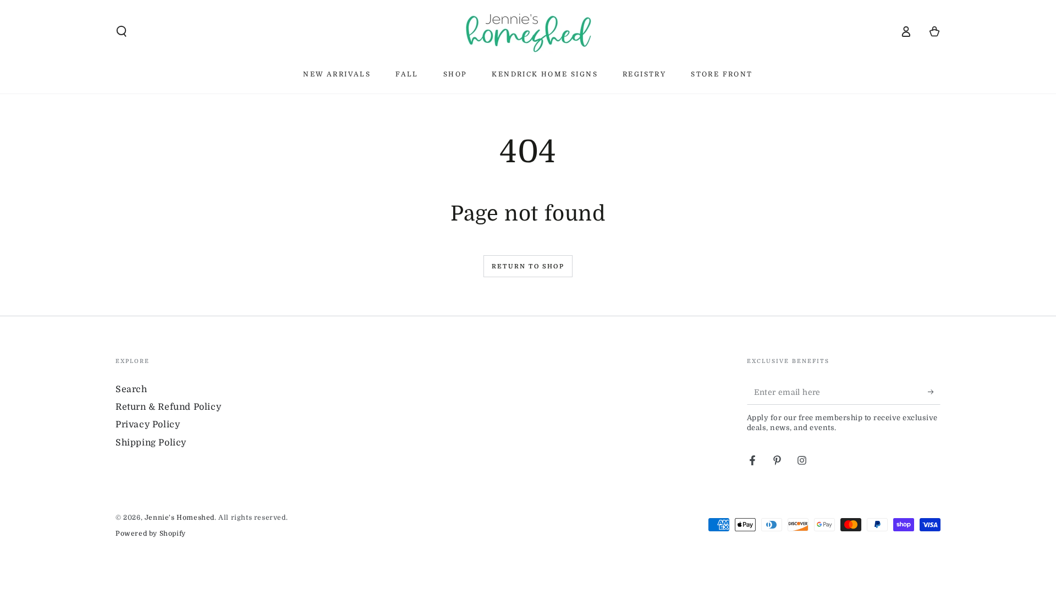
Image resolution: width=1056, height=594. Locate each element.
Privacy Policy (148, 425)
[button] (121, 31)
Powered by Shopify (151, 533)
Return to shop (528, 266)
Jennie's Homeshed (180, 517)
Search (131, 389)
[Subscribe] (934, 392)
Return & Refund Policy (168, 407)
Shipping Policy (151, 443)
